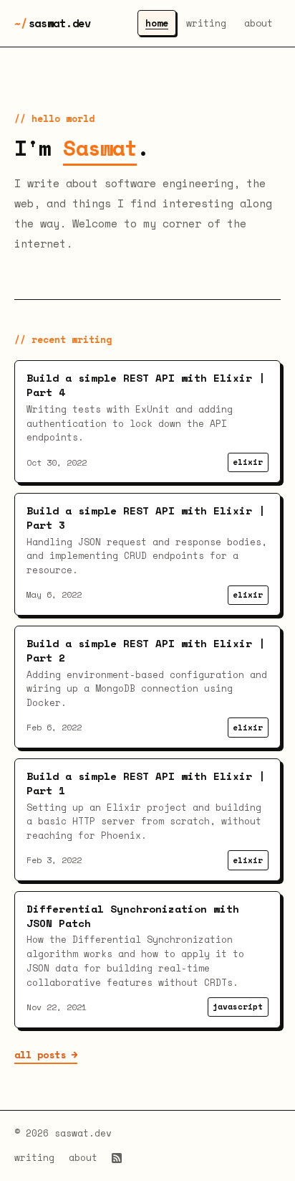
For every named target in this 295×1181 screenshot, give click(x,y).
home (156, 23)
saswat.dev (52, 23)
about (258, 23)
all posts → (45, 1055)
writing (206, 23)
